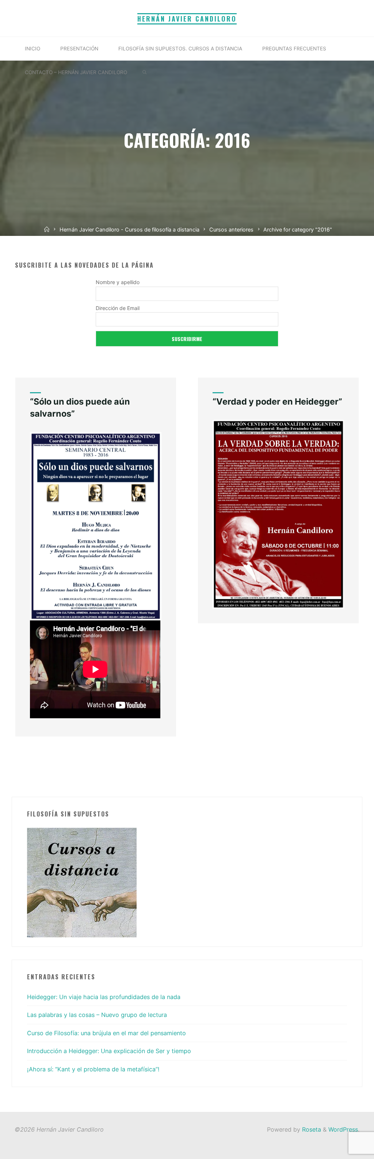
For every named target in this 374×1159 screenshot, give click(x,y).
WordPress (343, 1129)
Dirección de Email (118, 308)
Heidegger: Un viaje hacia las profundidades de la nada (103, 997)
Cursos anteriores (231, 229)
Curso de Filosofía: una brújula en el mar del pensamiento (106, 1033)
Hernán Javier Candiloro (187, 18)
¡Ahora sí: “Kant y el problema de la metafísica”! (93, 1069)
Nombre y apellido (118, 282)
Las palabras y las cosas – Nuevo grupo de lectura (97, 1014)
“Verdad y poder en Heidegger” (277, 401)
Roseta (310, 1129)
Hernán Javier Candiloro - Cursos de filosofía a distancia (129, 229)
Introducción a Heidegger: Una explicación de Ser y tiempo (109, 1051)
